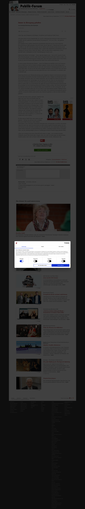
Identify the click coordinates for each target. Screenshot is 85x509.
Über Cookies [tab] (61, 246)
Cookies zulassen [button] (60, 265)
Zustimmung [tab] (24, 246)
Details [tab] (42, 246)
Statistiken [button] (49, 258)
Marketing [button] (63, 258)
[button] (21, 259)
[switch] (35, 261)
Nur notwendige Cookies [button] (42, 265)
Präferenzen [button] (35, 258)
